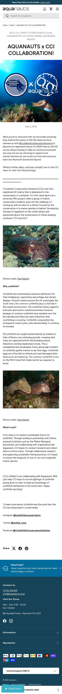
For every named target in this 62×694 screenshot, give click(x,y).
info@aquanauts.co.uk (14, 594)
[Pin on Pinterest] (26, 548)
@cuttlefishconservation (27, 515)
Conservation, (15, 36)
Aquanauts (12, 680)
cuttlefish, (29, 36)
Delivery (6, 684)
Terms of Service (34, 684)
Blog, (13, 33)
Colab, (48, 33)
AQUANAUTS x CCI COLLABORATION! (31, 25)
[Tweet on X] (14, 548)
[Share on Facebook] (20, 548)
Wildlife (31, 39)
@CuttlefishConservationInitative (35, 143)
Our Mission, (49, 36)
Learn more (45, 2)
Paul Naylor (23, 278)
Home (5, 25)
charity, (24, 33)
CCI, (18, 33)
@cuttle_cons (18, 523)
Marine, (39, 36)
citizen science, (37, 33)
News (12, 25)
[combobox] (31, 16)
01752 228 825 (10, 590)
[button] (51, 9)
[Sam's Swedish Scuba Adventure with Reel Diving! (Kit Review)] (58, 690)
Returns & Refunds (19, 684)
